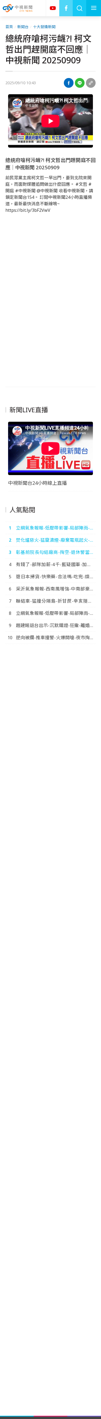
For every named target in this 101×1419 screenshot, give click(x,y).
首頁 (9, 26)
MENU (93, 8)
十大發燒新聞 (44, 26)
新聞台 (23, 26)
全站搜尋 (79, 8)
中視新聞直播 (52, 8)
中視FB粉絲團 (66, 8)
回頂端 (89, 1270)
